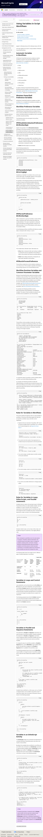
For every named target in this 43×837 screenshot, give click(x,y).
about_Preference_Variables (22, 103)
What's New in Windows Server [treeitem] (8, 27)
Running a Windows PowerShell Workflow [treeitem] (8, 138)
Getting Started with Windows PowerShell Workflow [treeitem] (8, 73)
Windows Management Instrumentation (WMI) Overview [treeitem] (7, 149)
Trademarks (9, 836)
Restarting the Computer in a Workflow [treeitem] (9, 96)
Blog (16, 834)
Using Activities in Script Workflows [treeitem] (9, 128)
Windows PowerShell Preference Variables (25, 36)
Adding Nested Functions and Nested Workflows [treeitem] (9, 84)
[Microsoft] (2, 10)
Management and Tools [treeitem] (7, 50)
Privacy (25, 834)
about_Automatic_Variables (22, 63)
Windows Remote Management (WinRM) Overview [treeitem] (7, 145)
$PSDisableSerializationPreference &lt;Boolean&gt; (26, 38)
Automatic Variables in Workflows (23, 34)
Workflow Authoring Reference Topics (24, 20)
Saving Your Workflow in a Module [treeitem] (9, 111)
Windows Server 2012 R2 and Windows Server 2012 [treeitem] (7, 24)
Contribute (21, 834)
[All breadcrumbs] (17, 20)
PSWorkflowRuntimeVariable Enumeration (31, 283)
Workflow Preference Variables (23, 37)
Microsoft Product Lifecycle (10, 14)
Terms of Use (3, 836)
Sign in (40, 9)
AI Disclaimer (3, 834)
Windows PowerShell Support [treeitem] (7, 53)
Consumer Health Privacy (34, 834)
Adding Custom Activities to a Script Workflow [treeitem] (8, 100)
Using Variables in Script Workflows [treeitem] (9, 131)
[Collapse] (14, 19)
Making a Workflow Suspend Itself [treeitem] (8, 93)
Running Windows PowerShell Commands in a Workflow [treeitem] (9, 89)
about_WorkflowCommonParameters (31, 286)
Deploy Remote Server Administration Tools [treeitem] (7, 61)
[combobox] (7, 21)
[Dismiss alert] (41, 2)
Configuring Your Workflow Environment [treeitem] (8, 135)
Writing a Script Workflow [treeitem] (8, 80)
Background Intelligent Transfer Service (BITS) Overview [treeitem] (7, 158)
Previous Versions (10, 834)
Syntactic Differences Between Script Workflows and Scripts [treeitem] (10, 123)
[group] (29, 309)
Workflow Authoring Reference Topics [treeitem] (9, 118)
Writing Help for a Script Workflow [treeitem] (8, 108)
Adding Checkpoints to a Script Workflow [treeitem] (9, 104)
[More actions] (41, 20)
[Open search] (37, 10)
